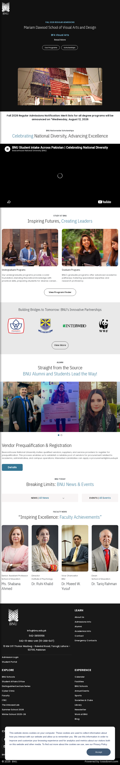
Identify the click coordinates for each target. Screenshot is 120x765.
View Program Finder (60, 292)
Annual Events (82, 690)
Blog (77, 718)
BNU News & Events (75, 484)
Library (78, 704)
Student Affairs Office (13, 681)
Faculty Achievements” (81, 517)
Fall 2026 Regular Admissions (60, 22)
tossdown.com (109, 761)
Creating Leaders (76, 221)
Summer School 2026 (13, 709)
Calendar (80, 676)
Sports (78, 695)
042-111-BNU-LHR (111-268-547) (36, 640)
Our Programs (51, 47)
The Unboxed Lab (10, 704)
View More (60, 345)
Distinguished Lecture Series (16, 686)
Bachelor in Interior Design (60, 39)
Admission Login (10, 657)
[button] (58, 435)
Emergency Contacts (86, 640)
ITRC (4, 700)
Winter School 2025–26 (14, 714)
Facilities (79, 681)
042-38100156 (37, 635)
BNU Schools (8, 676)
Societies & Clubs (84, 700)
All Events (105, 498)
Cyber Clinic (8, 690)
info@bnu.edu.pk (36, 630)
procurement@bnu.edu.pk (104, 458)
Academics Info (83, 631)
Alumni (78, 626)
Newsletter (80, 709)
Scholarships (69, 47)
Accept (98, 752)
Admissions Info (83, 621)
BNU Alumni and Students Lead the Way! (60, 374)
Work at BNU (81, 714)
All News (43, 498)
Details (12, 467)
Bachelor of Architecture (60, 35)
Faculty (6, 695)
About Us (79, 617)
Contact (79, 635)
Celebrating (22, 136)
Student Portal (9, 661)
